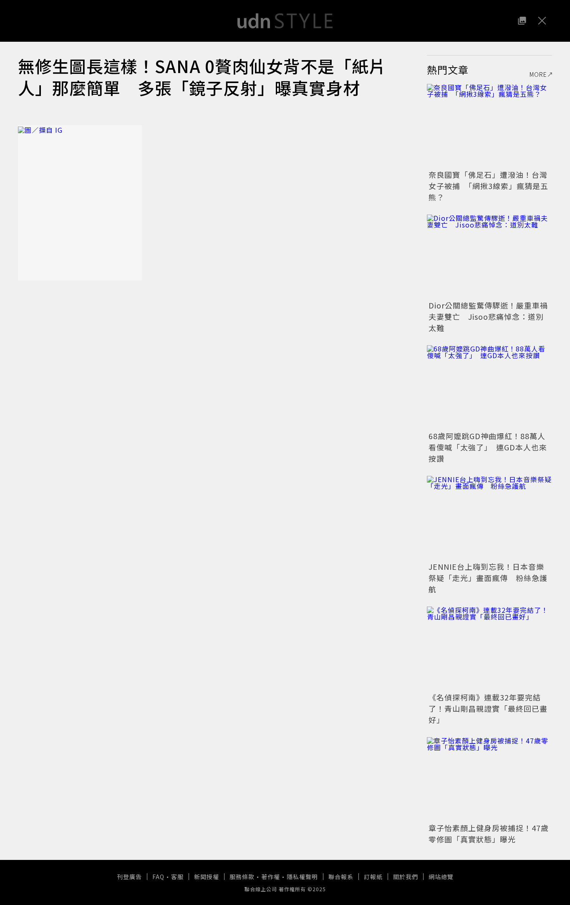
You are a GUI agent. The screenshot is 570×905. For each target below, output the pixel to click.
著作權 (270, 877)
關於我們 (405, 876)
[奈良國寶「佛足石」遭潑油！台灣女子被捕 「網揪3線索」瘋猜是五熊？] (489, 125)
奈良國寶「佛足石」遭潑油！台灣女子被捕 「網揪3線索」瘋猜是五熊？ (488, 185)
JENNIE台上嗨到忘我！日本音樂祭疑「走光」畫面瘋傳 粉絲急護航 (488, 577)
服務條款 (242, 877)
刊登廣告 (129, 876)
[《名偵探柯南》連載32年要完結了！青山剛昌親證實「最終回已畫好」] (489, 648)
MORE (538, 74)
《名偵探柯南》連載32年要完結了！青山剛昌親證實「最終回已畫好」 (488, 708)
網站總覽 (441, 876)
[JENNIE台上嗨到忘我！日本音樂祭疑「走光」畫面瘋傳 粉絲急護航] (489, 517)
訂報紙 (373, 876)
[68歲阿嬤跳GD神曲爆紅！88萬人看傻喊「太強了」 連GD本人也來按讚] (489, 387)
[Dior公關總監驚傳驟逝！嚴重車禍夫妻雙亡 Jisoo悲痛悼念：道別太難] (489, 256)
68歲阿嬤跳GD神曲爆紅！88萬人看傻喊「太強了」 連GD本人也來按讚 (488, 447)
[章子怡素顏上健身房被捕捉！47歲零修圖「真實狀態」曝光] (489, 779)
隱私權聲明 (302, 877)
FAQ (158, 877)
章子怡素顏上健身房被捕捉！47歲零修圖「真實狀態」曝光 (489, 833)
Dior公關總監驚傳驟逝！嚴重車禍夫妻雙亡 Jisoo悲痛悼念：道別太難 (488, 316)
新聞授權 (206, 876)
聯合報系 (340, 876)
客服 (177, 877)
